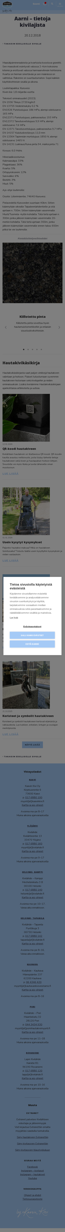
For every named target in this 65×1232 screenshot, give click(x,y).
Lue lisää (14, 617)
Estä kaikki (32, 644)
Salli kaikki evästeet (32, 635)
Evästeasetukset (32, 626)
